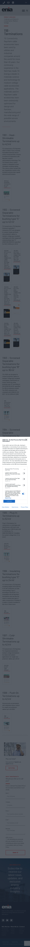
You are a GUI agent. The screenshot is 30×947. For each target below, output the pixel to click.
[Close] (26, 440)
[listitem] (15, 469)
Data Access (15, 507)
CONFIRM (9, 501)
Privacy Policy (24, 507)
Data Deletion (5, 507)
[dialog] (15, 473)
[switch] (23, 473)
